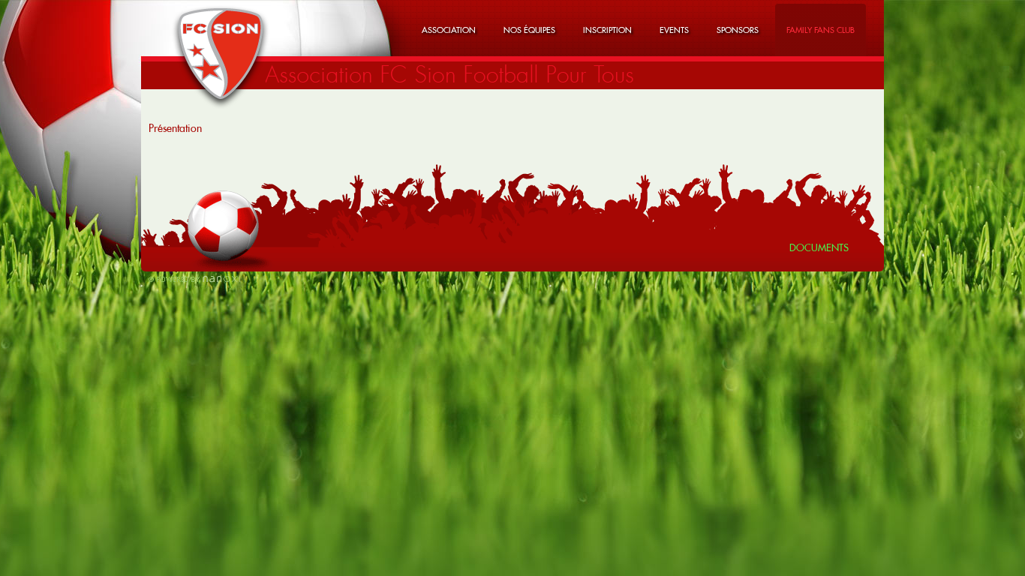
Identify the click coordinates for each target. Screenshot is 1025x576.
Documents (819, 248)
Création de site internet (194, 279)
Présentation (175, 128)
